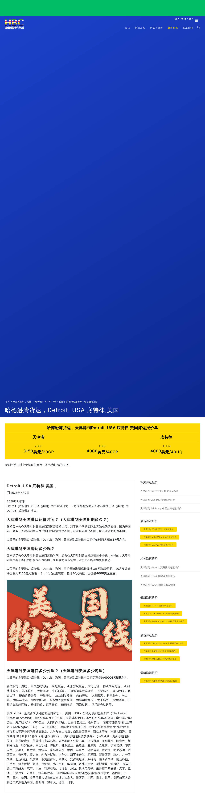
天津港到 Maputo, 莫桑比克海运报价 (160, 567)
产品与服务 (156, 27)
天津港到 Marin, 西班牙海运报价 (158, 605)
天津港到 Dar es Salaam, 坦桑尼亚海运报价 (164, 643)
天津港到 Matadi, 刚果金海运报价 (158, 545)
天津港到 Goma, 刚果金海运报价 (157, 585)
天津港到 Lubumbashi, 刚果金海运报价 (161, 613)
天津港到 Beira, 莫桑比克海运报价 (158, 529)
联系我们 (188, 27)
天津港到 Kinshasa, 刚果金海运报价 (160, 651)
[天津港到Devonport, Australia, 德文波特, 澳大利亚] (14, 29)
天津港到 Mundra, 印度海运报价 (157, 499)
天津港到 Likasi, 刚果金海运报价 (157, 576)
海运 (29, 401)
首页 (127, 27)
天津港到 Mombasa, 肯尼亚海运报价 (160, 537)
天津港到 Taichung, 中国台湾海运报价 (160, 508)
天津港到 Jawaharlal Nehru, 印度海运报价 (164, 621)
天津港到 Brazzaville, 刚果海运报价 (159, 491)
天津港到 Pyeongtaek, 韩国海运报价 (160, 681)
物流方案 (140, 27)
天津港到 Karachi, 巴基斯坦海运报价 (160, 659)
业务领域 (173, 27)
